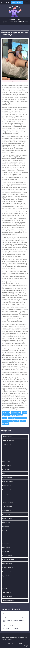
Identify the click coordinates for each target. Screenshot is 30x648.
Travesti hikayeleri (7, 596)
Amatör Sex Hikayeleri (8, 440)
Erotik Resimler (6, 547)
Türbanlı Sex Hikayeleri (8, 600)
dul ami (15, 415)
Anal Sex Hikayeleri (7, 444)
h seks (10, 418)
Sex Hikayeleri (6, 526)
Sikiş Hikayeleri (6, 588)
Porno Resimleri (6, 571)
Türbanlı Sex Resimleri (8, 584)
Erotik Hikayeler (6, 461)
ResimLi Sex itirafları (7, 518)
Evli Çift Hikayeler (6, 465)
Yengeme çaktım (7, 613)
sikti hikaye (5, 423)
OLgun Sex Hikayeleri (7, 502)
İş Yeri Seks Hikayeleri (7, 481)
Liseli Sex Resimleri (7, 563)
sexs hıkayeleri (6, 421)
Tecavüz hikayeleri (7, 592)
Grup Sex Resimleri (7, 555)
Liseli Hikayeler (6, 494)
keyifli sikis (16, 418)
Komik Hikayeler (6, 485)
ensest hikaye (20, 644)
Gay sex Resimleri (7, 551)
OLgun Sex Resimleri (7, 567)
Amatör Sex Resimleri (7, 539)
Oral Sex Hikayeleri (7, 506)
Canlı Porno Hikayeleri (8, 453)
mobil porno (5, 498)
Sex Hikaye (26, 645)
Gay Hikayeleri (6, 469)
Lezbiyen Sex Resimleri (8, 559)
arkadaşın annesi (16, 412)
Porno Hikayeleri (6, 514)
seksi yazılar (23, 418)
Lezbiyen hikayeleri (7, 489)
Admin (11, 22)
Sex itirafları (5, 530)
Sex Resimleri (5, 535)
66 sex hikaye (6, 412)
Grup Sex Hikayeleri (7, 477)
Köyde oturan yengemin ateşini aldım (12, 625)
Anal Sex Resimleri (7, 543)
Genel (4, 473)
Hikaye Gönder (17, 2)
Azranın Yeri (5, 449)
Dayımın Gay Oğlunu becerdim (11, 628)
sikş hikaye (23, 421)
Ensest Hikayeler (6, 457)
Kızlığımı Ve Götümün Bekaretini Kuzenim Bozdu (13, 621)
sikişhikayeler (15, 421)
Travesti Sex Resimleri (8, 580)
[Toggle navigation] (27, 2)
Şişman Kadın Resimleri (8, 576)
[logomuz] (15, 11)
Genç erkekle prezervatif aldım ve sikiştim (13, 617)
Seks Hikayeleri (6, 522)
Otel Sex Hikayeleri (7, 510)
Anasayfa (5, 2)
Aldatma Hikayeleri (7, 436)
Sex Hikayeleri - (11, 644)
